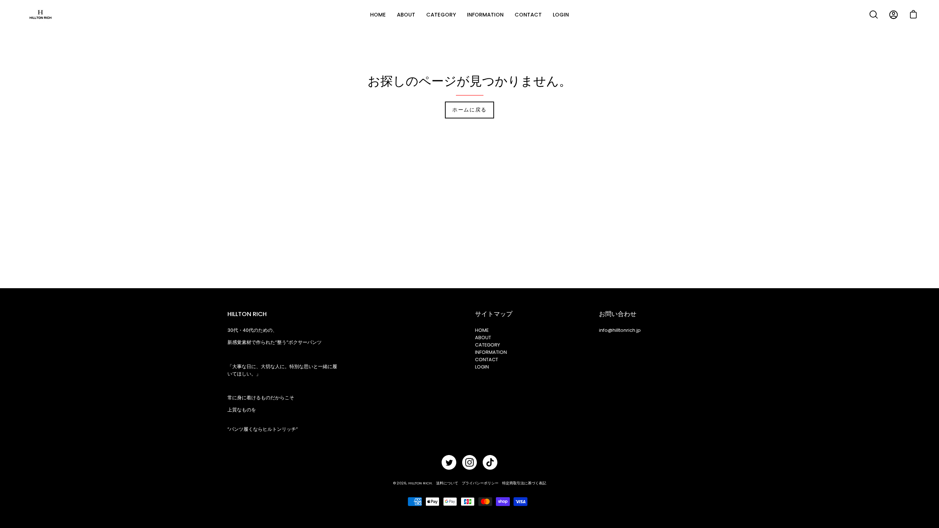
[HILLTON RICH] (40, 15)
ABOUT (483, 337)
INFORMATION (491, 352)
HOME (482, 330)
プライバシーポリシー (480, 483)
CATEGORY (487, 345)
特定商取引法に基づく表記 (524, 483)
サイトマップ (493, 314)
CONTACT (486, 359)
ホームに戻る (469, 109)
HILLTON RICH (420, 483)
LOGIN (482, 367)
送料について (447, 483)
